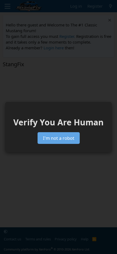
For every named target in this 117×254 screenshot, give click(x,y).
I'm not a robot (58, 138)
